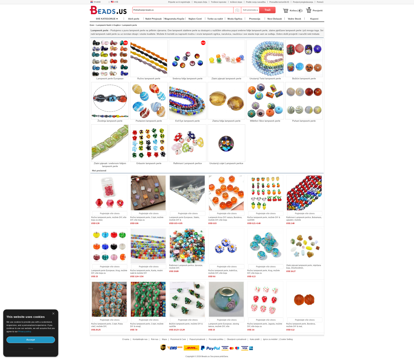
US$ (116, 2)
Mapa (164, 339)
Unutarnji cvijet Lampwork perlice (226, 163)
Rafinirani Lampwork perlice (187, 163)
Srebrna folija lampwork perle (187, 78)
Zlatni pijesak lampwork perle (226, 78)
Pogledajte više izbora (110, 213)
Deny (30, 348)
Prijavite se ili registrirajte (179, 2)
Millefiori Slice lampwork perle (265, 121)
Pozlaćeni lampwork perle (149, 121)
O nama (125, 339)
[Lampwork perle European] (110, 58)
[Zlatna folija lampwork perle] (226, 101)
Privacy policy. (25, 331)
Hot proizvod (99, 170)
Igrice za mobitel (270, 339)
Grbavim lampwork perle (148, 163)
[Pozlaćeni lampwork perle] (149, 101)
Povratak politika (216, 339)
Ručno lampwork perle (148, 78)
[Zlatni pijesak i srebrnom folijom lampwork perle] (110, 143)
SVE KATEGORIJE (105, 18)
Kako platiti (255, 339)
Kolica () (296, 10)
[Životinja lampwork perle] (110, 101)
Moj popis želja (200, 2)
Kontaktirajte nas (140, 339)
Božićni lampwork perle (304, 78)
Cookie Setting (286, 339)
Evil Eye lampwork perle (187, 121)
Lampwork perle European (110, 78)
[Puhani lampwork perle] (304, 101)
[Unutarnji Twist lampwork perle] (265, 58)
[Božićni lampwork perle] (304, 58)
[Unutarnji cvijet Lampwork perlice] (226, 143)
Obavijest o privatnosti (236, 339)
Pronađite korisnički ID (279, 2)
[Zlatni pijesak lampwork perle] (226, 58)
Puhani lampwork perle (304, 121)
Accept (30, 339)
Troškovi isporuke (218, 2)
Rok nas (154, 339)
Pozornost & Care (178, 339)
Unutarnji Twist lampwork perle (265, 78)
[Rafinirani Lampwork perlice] (187, 143)
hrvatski (97, 2)
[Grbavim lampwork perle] (149, 143)
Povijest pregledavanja (303, 2)
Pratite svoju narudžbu (256, 2)
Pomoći (320, 2)
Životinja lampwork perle (110, 121)
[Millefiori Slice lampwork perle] (265, 101)
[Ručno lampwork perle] (149, 58)
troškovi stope (236, 2)
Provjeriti (318, 10)
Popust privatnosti (197, 339)
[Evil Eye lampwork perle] (187, 101)
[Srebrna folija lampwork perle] (187, 58)
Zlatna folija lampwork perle (226, 121)
